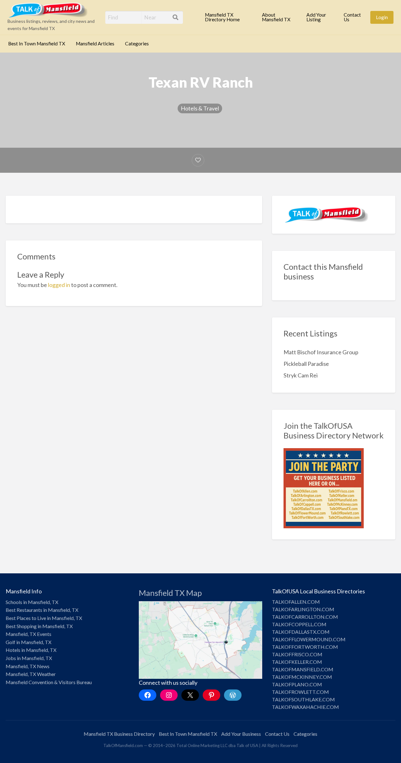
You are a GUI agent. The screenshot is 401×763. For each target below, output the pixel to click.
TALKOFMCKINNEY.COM (302, 677)
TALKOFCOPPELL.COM (299, 624)
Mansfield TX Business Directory (119, 734)
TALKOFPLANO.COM (297, 684)
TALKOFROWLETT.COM (300, 692)
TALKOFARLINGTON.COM (303, 609)
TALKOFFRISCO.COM (297, 654)
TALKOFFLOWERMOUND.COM (309, 639)
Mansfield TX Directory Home (222, 17)
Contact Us (352, 17)
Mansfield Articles (95, 43)
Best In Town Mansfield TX (36, 43)
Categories (137, 43)
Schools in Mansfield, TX (32, 602)
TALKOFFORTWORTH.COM (305, 647)
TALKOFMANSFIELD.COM (302, 669)
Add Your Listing (316, 17)
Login (382, 17)
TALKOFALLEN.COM (296, 602)
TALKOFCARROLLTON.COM (305, 617)
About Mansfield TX (276, 17)
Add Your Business (241, 734)
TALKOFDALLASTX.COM (301, 632)
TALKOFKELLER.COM (297, 662)
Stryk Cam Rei (301, 375)
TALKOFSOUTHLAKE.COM (303, 699)
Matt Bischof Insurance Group (321, 352)
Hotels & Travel (200, 108)
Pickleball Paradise (306, 363)
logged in (59, 284)
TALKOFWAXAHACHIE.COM (305, 707)
